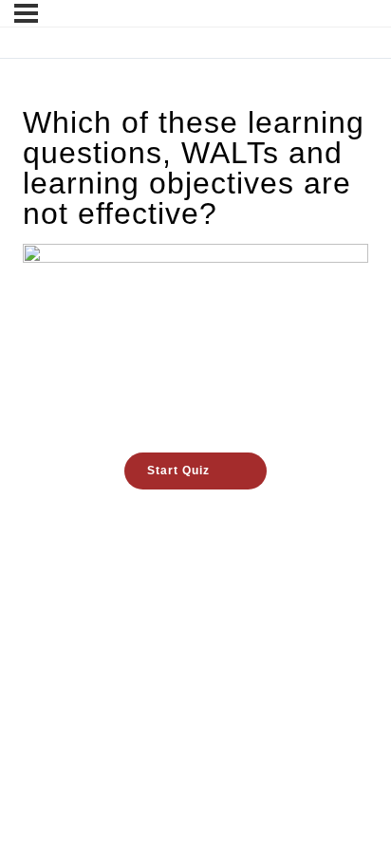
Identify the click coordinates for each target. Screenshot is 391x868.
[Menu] (26, 13)
